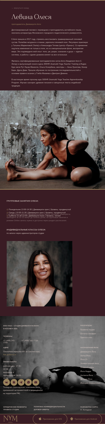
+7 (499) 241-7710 (30, 340)
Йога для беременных (90, 383)
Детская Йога (86, 379)
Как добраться (9, 354)
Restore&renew (87, 367)
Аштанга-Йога (86, 375)
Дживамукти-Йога (88, 352)
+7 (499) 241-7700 (9, 341)
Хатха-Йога (85, 356)
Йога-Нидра (85, 371)
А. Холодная (86, 410)
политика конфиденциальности (49, 407)
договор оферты (41, 410)
